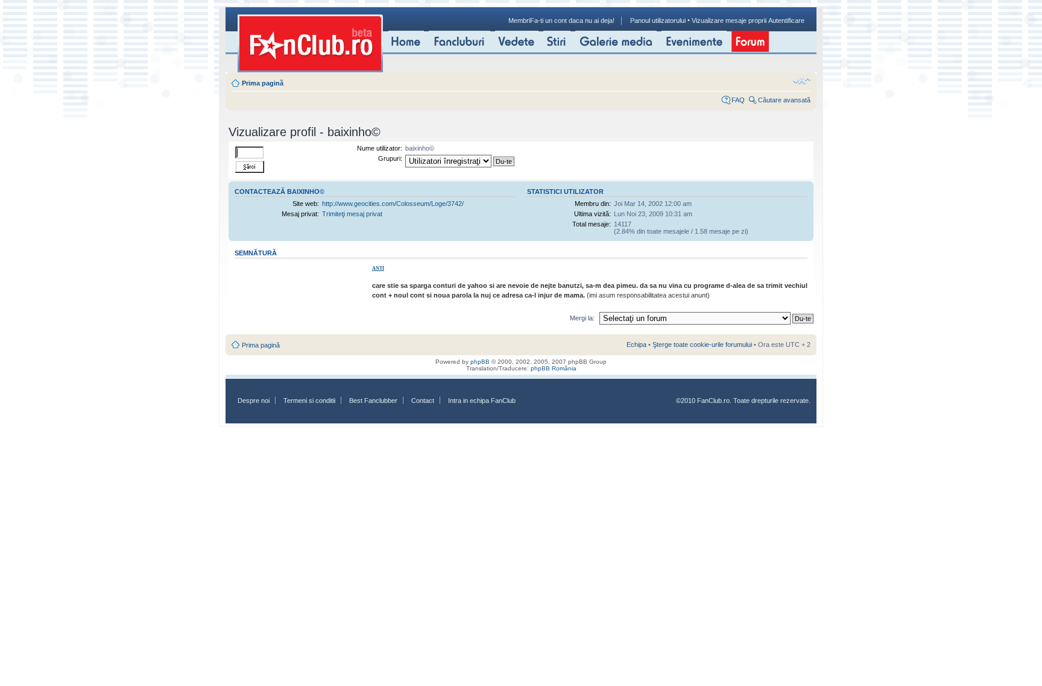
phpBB (480, 361)
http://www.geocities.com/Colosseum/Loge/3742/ (393, 203)
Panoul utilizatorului (658, 20)
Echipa (636, 344)
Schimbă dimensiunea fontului (801, 80)
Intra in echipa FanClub (482, 400)
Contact (422, 400)
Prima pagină (262, 83)
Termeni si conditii (309, 400)
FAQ (738, 100)
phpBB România (553, 368)
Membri (519, 20)
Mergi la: (582, 318)
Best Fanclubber (373, 400)
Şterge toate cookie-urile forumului (702, 344)
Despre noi (254, 400)
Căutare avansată (784, 100)
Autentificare (786, 20)
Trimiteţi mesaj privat (352, 213)
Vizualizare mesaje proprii (729, 20)
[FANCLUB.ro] (310, 43)
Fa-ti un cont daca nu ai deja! (572, 20)
